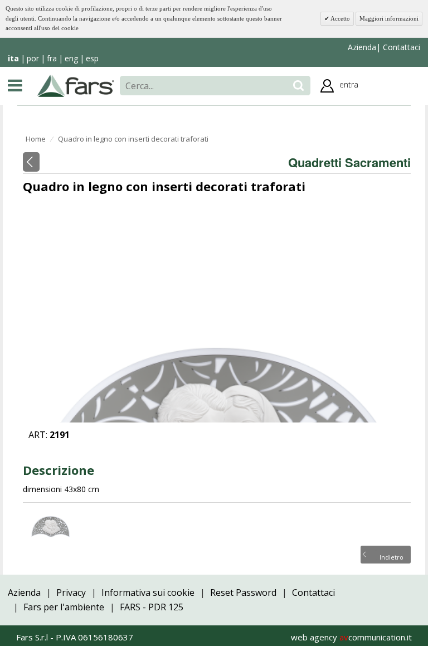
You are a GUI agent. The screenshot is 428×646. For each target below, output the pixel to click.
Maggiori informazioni (389, 18)
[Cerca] (298, 85)
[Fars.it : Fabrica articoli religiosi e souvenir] (75, 85)
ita (13, 58)
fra (52, 58)
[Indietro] (31, 162)
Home (36, 138)
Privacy (71, 592)
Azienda (362, 47)
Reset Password (243, 592)
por (33, 58)
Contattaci (400, 47)
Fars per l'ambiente (63, 607)
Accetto (339, 18)
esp (92, 58)
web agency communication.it (351, 637)
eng (71, 58)
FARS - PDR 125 (151, 607)
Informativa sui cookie (147, 592)
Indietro (391, 556)
